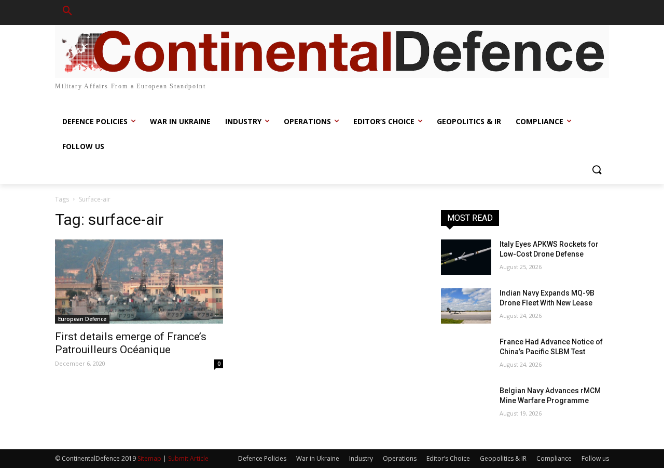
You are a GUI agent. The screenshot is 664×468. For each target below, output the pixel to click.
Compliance (554, 458)
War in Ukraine (317, 458)
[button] (67, 12)
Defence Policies (262, 458)
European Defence (82, 319)
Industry (361, 458)
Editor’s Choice (448, 458)
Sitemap (149, 458)
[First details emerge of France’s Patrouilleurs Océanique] (139, 281)
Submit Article (188, 458)
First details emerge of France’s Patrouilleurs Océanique (130, 343)
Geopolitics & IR (503, 458)
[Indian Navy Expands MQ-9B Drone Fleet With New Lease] (466, 306)
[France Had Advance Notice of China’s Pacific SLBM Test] (466, 354)
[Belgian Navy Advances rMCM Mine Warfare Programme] (466, 403)
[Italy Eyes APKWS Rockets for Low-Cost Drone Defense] (466, 257)
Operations (400, 458)
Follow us (595, 458)
